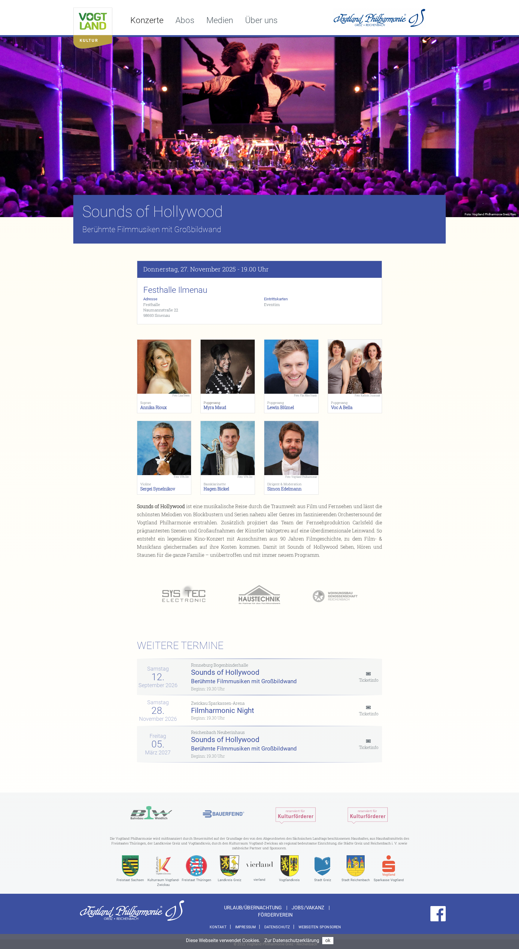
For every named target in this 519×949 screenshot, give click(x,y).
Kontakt (218, 927)
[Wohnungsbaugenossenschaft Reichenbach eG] (335, 595)
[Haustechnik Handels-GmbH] (259, 595)
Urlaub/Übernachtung (253, 908)
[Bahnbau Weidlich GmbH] (151, 814)
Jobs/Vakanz (309, 908)
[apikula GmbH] (296, 814)
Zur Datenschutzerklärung (291, 940)
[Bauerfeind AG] (223, 814)
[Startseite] (92, 27)
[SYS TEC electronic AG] (184, 595)
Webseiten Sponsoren (320, 927)
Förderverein (275, 915)
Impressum (245, 927)
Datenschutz (277, 927)
